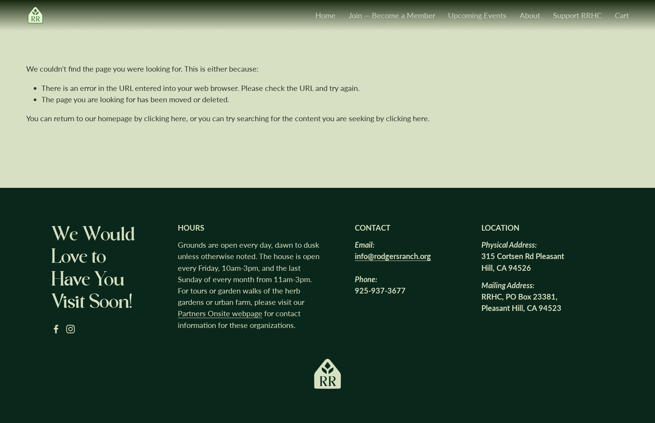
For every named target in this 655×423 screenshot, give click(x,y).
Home (325, 15)
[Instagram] (70, 329)
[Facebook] (56, 329)
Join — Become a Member (392, 15)
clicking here (165, 118)
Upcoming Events (477, 15)
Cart (622, 15)
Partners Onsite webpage (220, 313)
